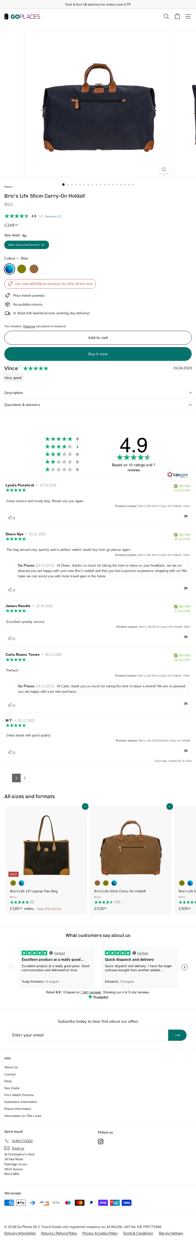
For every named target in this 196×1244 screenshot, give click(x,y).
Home (8, 186)
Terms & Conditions (138, 1233)
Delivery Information (20, 1233)
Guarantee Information (20, 1102)
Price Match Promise (19, 1095)
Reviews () (53, 216)
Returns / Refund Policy (59, 1233)
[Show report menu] (186, 517)
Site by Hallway (171, 1233)
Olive (22, 269)
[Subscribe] (177, 1035)
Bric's (8, 204)
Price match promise (28, 295)
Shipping (29, 326)
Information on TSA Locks (22, 1116)
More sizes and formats (24, 245)
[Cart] (177, 16)
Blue (9, 269)
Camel (34, 269)
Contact (10, 1074)
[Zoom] (164, 169)
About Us (11, 1067)
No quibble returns (27, 304)
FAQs (8, 1081)
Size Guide (12, 1088)
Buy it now (98, 353)
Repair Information (17, 1109)
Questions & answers (22, 404)
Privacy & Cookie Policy (100, 1233)
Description (13, 392)
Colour (16, 258)
